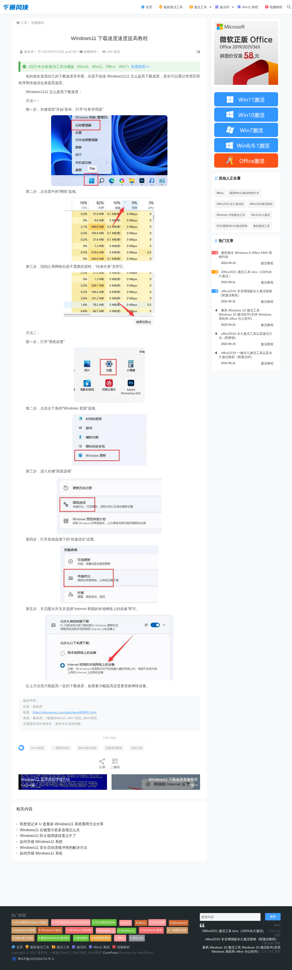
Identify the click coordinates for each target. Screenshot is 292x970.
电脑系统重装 (114, 748)
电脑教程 (275, 7)
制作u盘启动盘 (87, 748)
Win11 (142, 922)
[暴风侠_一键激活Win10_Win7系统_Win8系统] (16, 7)
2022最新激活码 (105, 922)
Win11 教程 (249, 7)
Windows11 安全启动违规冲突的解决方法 (53, 847)
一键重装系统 (61, 748)
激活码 (224, 7)
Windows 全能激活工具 (230, 215)
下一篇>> (191, 785)
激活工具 (200, 7)
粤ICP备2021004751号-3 (36, 959)
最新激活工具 (173, 7)
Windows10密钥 (25, 930)
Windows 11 (107, 930)
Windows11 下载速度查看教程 (173, 779)
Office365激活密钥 (261, 204)
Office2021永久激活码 (230, 204)
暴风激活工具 (261, 226)
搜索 (273, 916)
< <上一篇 (28, 785)
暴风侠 (29, 52)
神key (220, 193)
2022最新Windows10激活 (31, 922)
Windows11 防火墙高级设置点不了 (48, 836)
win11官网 (158, 922)
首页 (148, 7)
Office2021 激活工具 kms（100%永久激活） (234, 931)
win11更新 (37, 748)
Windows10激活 (51, 930)
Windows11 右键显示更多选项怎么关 (50, 830)
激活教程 (267, 263)
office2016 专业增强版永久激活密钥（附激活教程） (242, 939)
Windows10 (179, 922)
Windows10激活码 (80, 930)
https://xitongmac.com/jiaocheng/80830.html (64, 712)
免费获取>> (140, 67)
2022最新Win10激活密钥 (231, 226)
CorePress (110, 952)
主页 (23, 22)
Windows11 (127, 930)
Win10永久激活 (260, 215)
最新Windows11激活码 (55, 938)
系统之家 (136, 748)
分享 (102, 767)
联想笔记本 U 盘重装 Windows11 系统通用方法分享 (62, 824)
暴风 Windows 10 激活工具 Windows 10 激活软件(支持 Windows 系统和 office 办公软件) (245, 314)
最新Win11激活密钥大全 (244, 193)
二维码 (115, 767)
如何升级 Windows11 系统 (41, 842)
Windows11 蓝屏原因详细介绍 (45, 779)
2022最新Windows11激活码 (72, 922)
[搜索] (289, 7)
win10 (126, 922)
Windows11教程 (152, 930)
